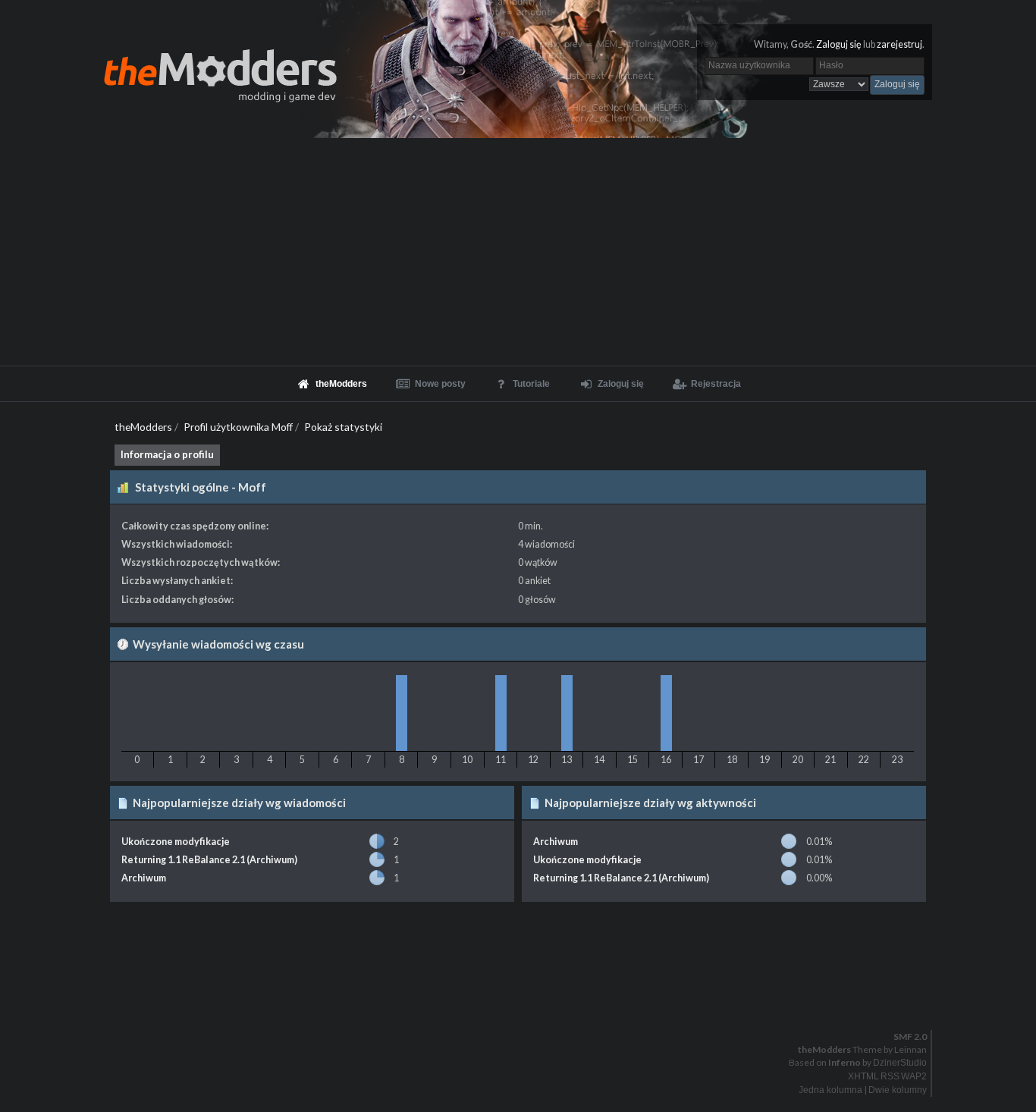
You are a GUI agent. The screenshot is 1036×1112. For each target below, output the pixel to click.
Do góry (524, 997)
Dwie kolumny (897, 1090)
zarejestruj (899, 44)
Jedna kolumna (830, 1090)
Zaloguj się (839, 44)
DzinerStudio (900, 1062)
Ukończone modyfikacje (175, 841)
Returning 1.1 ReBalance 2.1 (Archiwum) (209, 859)
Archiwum (143, 878)
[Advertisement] (518, 252)
